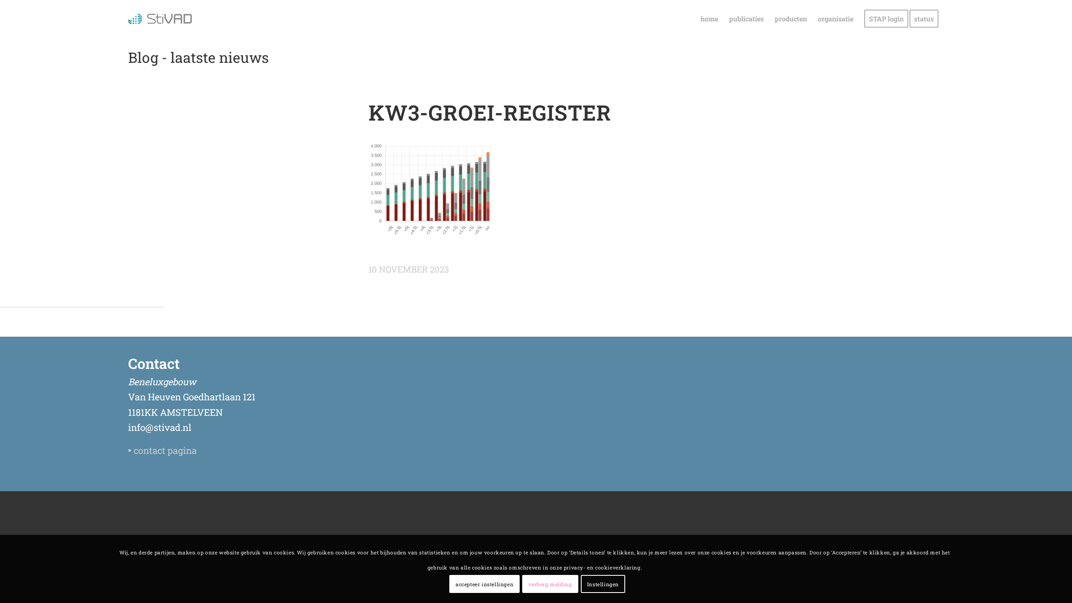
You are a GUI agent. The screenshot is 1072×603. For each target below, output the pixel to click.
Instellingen (603, 584)
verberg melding (550, 584)
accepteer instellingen (484, 584)
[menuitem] (709, 19)
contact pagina (165, 450)
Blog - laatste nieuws (198, 57)
